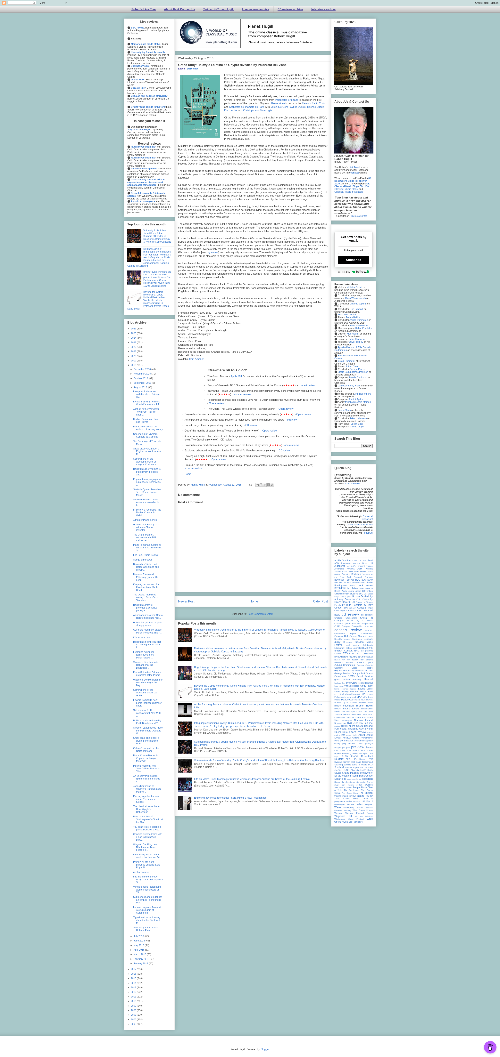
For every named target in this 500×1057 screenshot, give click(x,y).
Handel (368, 679)
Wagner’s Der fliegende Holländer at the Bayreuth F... (145, 665)
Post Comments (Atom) (260, 613)
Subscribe (353, 260)
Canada (350, 610)
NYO (349, 723)
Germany (338, 668)
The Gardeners (352, 790)
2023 (134, 342)
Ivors (341, 686)
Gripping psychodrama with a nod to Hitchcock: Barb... (147, 837)
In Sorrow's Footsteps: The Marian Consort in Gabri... (147, 512)
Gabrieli (338, 665)
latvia (336, 689)
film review (352, 659)
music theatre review (346, 708)
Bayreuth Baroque (363, 577)
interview (292, 419)
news (346, 714)
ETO (345, 653)
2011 (134, 996)
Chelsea (338, 618)
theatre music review (345, 796)
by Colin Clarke (361, 599)
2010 (134, 1001)
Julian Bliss (357, 424)
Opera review (216, 403)
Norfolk (350, 717)
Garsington (349, 665)
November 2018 (142, 373)
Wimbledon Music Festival (349, 819)
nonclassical (339, 718)
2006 (134, 1019)
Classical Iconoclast (367, 517)
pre (343, 747)
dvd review (352, 645)
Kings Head (353, 686)
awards (337, 571)
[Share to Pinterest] (272, 485)
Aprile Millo (237, 376)
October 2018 (141, 378)
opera (352, 726)
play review (348, 743)
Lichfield (342, 694)
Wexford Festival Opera (359, 813)
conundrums (367, 633)
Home (188, 473)
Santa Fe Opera (359, 764)
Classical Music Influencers (348, 191)
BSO (361, 594)
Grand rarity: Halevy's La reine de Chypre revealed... (146, 527)
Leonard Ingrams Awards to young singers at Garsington (147, 910)
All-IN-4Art (351, 566)
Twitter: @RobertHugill (218, 9)
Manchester (347, 699)
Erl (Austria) (367, 651)
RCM (348, 750)
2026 (134, 328)
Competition (357, 626)
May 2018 (139, 945)
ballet (350, 571)
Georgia (369, 665)
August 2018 (141, 387)
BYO (346, 608)
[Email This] (257, 485)
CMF (357, 623)
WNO (370, 819)
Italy (336, 686)
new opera (351, 711)
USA (363, 801)
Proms (369, 747)
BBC (357, 579)
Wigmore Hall (343, 816)
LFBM (370, 691)
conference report (345, 633)
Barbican (356, 574)
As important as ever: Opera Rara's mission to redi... (148, 616)
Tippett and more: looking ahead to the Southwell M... (147, 920)
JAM (346, 686)
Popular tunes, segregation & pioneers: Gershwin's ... (147, 482)
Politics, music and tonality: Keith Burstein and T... (147, 722)
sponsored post (354, 779)
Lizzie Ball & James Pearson (353, 372)
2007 (134, 1014)
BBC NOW (367, 580)
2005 (134, 1024)
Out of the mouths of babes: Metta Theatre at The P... (147, 631)
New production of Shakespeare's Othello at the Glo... (148, 819)
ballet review (360, 571)
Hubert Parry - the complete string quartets (147, 624)
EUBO (352, 653)
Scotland (339, 767)
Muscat (362, 703)
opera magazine (349, 728)
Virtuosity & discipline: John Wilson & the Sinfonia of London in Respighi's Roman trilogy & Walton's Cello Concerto (259, 629)
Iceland (337, 683)
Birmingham (340, 585)
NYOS (355, 723)
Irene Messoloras (359, 325)
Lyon (370, 697)
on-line (369, 723)
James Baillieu (353, 317)
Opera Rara (341, 732)
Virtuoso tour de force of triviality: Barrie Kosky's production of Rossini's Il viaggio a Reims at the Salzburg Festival (259, 760)
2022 (134, 347)
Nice (365, 715)
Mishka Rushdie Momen (358, 402)
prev (348, 747)
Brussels (354, 594)
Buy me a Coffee (358, 216)
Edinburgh (368, 645)
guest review (342, 679)
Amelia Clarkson (357, 377)
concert (369, 626)
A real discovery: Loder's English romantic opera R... (147, 451)
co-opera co (367, 623)
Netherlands (367, 708)
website (369, 807)
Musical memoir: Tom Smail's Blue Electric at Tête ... (146, 768)
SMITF (363, 770)
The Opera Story (350, 793)
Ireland (361, 683)
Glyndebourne (342, 670)
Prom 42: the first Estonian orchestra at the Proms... (147, 673)
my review (212, 252)
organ (349, 735)
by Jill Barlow (355, 602)
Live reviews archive (255, 9)
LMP (363, 694)
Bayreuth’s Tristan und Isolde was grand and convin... (146, 567)
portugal (369, 743)
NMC (370, 715)
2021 (134, 351)
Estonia (337, 653)
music (370, 703)
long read (351, 697)
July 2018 (139, 936)
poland (360, 743)
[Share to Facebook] (268, 485)
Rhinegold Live (366, 753)
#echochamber (141, 872)
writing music (341, 821)
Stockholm (339, 782)
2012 (134, 992)
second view (366, 767)
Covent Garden (357, 636)
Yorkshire (358, 822)
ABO (336, 563)
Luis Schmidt (356, 309)
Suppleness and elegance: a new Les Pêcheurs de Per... (147, 900)
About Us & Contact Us (179, 9)
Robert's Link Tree (143, 9)
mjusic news (359, 700)
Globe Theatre (362, 668)
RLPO (345, 756)
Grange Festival (342, 673)
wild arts (359, 816)
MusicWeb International (360, 524)
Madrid (337, 700)
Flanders (338, 662)
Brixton (345, 594)
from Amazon (196, 359)
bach (344, 571)
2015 (134, 978)
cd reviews (367, 615)
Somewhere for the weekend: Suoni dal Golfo (145, 693)
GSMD (351, 676)
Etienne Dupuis (315, 106)
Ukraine (356, 801)
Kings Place (366, 685)
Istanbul (369, 683)
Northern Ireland (363, 720)
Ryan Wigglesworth (355, 298)
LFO (336, 694)
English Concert (343, 650)
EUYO (359, 653)
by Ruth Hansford (352, 605)
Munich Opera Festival (345, 703)
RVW (370, 759)
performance (347, 740)
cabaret (352, 608)
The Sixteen (366, 793)
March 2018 (140, 954)
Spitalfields (340, 779)
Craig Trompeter (346, 361)
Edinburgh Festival (343, 648)
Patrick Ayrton (356, 399)
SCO (370, 764)
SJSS (346, 770)
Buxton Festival (360, 596)
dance (347, 639)
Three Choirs (342, 798)
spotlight (367, 778)
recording (346, 753)
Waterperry (348, 807)
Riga (336, 756)
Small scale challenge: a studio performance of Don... (146, 741)
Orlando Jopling (358, 303)
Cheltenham (351, 618)
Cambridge (339, 610)
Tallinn (349, 787)
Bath (349, 577)
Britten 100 (360, 591)
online (337, 726)
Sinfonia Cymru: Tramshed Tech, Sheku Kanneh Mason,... (147, 492)
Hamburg (357, 679)
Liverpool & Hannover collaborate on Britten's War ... (146, 394)
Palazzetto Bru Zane (286, 99)
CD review (251, 425)
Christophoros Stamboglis (257, 110)
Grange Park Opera (362, 673)
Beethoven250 (358, 583)
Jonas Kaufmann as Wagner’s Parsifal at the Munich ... (147, 789)
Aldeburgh (340, 566)
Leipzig (344, 691)
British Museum (366, 588)
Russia (362, 759)
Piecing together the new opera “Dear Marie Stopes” (146, 799)
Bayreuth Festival (344, 579)
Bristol (355, 588)
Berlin (369, 582)
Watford (359, 807)
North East (360, 717)
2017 (134, 969)
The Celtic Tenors (347, 314)
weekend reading (342, 810)
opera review (291, 445)
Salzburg (338, 764)
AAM (370, 560)
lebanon (344, 689)
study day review (344, 785)
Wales (337, 807)
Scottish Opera (352, 767)
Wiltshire (369, 816)
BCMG (347, 582)
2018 (134, 365)
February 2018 (142, 959)
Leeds (361, 688)
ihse (344, 683)
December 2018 (142, 369)
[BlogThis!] (261, 485)
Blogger (265, 1049)
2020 (134, 356)
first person (367, 659)
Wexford (338, 813)
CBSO (366, 610)
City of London (364, 621)
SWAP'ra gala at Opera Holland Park (145, 929)
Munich (369, 700)
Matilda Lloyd (356, 426)
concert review (307, 385)
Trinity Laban (360, 798)
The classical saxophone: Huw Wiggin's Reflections (146, 809)
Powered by (344, 271)
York (351, 822)
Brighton (347, 588)
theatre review (365, 796)
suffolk (359, 785)
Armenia (350, 569)
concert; (369, 630)
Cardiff (358, 610)
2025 (134, 333)
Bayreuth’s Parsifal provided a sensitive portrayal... (145, 608)
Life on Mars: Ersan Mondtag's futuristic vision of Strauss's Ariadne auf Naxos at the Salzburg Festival (252, 779)
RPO (348, 759)
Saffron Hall (349, 762)
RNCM (354, 756)
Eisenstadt (358, 648)
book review (365, 585)
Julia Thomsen (357, 339)
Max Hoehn (353, 333)
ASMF (360, 569)
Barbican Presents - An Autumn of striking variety (148, 428)
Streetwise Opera (364, 782)
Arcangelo (339, 569)
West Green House (363, 810)
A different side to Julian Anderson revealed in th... (146, 502)
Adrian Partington (358, 320)
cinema (350, 621)
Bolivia (352, 586)
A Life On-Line (342, 560)
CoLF (337, 626)
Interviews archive (323, 9)
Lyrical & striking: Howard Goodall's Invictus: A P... (147, 403)
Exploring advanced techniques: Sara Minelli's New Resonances (230, 797)
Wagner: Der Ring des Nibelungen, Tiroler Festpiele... (145, 847)
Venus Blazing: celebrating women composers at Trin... (147, 889)
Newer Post (186, 601)
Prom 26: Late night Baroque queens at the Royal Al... (146, 865)
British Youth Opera (344, 591)
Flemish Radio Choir (313, 103)
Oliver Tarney (356, 342)
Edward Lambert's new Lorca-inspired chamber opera (147, 703)
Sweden (369, 785)
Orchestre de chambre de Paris (246, 106)
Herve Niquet (278, 103)
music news (364, 705)
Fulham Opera (365, 662)
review (355, 753)
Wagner (369, 804)
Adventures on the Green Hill (357, 563)
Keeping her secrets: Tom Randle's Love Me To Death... (146, 587)
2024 (134, 337)
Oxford (361, 735)
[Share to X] (265, 485)
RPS (355, 759)
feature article (357, 656)
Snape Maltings (350, 772)
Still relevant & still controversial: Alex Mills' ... (147, 713)
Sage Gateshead (364, 762)
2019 (134, 360)
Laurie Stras (344, 410)
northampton (347, 720)
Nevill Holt (339, 711)
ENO (356, 650)
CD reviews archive (290, 9)
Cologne (346, 626)
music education (344, 705)
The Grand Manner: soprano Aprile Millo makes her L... (145, 537)
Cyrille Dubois (298, 106)
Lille (349, 694)
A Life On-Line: (359, 561)
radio (336, 750)
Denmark (368, 639)
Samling (347, 764)
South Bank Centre (362, 775)
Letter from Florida (357, 691)
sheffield (338, 770)
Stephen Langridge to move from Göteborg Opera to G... (148, 730)
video (359, 804)
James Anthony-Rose (349, 385)
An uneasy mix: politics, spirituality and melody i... (146, 779)
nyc (344, 723)
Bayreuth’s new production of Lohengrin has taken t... (147, 645)
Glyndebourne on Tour (362, 670)
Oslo (355, 735)
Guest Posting (364, 676)
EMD (365, 648)
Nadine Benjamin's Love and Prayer (146, 420)
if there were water (143, 637)
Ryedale (338, 762)
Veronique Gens (279, 106)
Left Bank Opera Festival (146, 555)
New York (362, 711)
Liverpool (355, 694)
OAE (361, 723)
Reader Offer (358, 750)
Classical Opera (342, 623)
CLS (353, 623)
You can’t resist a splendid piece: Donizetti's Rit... (147, 828)
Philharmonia (360, 740)
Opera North (366, 728)
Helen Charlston (363, 328)
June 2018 (140, 940)
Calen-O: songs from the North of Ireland (146, 749)
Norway (338, 723)
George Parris (357, 369)
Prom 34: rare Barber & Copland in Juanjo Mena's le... (145, 758)
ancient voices (365, 566)
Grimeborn (340, 676)
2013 (134, 987)
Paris (336, 740)
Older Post (320, 601)
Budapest (368, 594)
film (343, 660)
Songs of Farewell (142, 559)
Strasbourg (350, 782)
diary (337, 641)
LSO (364, 697)
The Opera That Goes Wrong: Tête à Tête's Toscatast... (145, 597)
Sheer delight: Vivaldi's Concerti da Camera (145, 435)
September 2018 (143, 383)
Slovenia (355, 770)
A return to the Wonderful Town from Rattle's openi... (146, 412)
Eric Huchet (231, 110)
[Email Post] (250, 484)
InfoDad (368, 532)
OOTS (344, 726)
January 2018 (141, 963)
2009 (134, 1006)
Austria (369, 569)
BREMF (338, 588)
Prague (337, 747)
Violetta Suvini (354, 287)
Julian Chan (352, 366)
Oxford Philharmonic (362, 738)
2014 (134, 983)
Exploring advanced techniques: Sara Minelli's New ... (143, 655)
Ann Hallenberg (362, 393)
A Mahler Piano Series (145, 520)
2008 (134, 1010)
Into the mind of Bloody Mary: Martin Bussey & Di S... (148, 879)
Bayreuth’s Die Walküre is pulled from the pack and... (147, 472)
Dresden (347, 642)
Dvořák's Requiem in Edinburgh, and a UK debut (145, 577)
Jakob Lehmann (358, 418)
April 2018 (139, 949)
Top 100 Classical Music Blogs (351, 187)
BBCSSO (338, 582)
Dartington (357, 639)
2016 (134, 973)
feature (344, 657)
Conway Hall (341, 636)
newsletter (356, 714)
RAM (342, 750)
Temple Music (360, 787)
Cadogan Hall (365, 607)
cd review (192, 68)
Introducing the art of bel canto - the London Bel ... (147, 856)
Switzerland (339, 787)
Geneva (360, 665)
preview (357, 747)
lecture (353, 689)
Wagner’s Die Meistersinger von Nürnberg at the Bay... (148, 682)
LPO (359, 697)
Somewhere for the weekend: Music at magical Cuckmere (144, 461)
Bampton (346, 574)
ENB (371, 648)
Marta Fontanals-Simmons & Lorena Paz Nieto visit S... (147, 548)
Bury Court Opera (342, 596)
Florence (350, 662)
